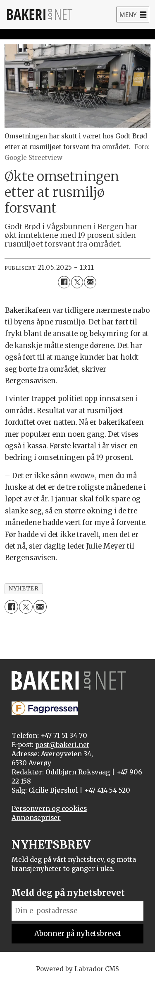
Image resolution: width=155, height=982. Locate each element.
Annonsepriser (36, 818)
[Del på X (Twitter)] (77, 282)
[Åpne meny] (133, 14)
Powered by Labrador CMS (77, 969)
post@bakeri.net (62, 745)
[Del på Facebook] (64, 282)
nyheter (23, 588)
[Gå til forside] (39, 14)
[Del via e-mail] (90, 282)
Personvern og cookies (49, 809)
